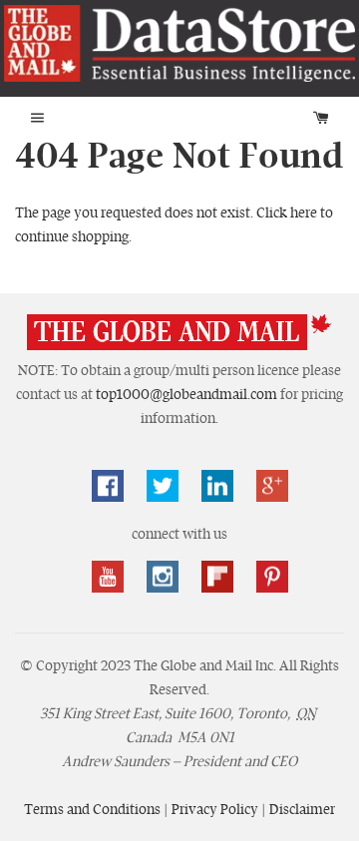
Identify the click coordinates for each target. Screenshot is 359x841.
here (303, 212)
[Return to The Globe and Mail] (179, 346)
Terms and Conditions (94, 809)
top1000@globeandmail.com (186, 394)
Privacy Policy (216, 809)
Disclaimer (302, 809)
